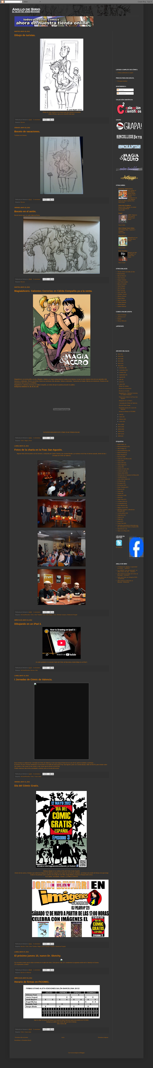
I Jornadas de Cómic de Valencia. (33, 679)
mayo (121, 384)
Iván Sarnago (121, 288)
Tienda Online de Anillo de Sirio (126, 271)
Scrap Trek (120, 523)
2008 (119, 431)
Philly (118, 519)
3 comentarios (36, 279)
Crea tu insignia (133, 558)
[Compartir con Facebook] (50, 120)
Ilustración (120, 495)
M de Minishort (121, 505)
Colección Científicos (124, 205)
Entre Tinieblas (38, 614)
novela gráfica (121, 513)
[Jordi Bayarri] (136, 556)
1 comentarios (36, 437)
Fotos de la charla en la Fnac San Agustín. (38, 449)
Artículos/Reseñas (25, 614)
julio (120, 379)
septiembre (122, 374)
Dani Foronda (121, 290)
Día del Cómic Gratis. (26, 785)
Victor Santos (121, 278)
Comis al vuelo (121, 471)
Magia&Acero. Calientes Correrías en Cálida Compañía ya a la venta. (53, 291)
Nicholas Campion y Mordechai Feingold (67, 614)
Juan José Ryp (121, 292)
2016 (119, 356)
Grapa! (120, 213)
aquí (73, 114)
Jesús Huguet (121, 286)
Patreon (119, 517)
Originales (120, 515)
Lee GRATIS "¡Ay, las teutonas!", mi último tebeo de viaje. (127, 571)
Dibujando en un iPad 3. (27, 624)
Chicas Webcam (121, 321)
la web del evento (54, 768)
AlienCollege (120, 448)
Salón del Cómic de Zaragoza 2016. (127, 577)
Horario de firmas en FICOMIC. (31, 982)
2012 (119, 365)
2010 (119, 426)
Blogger (82, 1052)
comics (119, 466)
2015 (119, 358)
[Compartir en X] (48, 120)
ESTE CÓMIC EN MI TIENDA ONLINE (68, 432)
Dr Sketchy (28, 972)
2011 (119, 424)
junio (120, 381)
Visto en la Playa (122, 530)
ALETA (94, 764)
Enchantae (120, 485)
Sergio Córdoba (121, 280)
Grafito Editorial (121, 302)
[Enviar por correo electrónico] (44, 120)
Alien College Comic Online (126, 228)
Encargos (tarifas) (122, 81)
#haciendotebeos (122, 446)
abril (120, 414)
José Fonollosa (121, 300)
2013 (119, 363)
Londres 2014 (121, 501)
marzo (121, 416)
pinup (119, 521)
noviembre (122, 370)
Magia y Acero (28, 440)
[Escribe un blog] (46, 120)
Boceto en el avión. (25, 211)
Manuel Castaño (122, 284)
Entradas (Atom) (26, 1040)
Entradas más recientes (21, 1037)
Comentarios (122, 93)
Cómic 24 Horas (121, 314)
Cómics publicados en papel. (125, 72)
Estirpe (119, 318)
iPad (47, 614)
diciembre (122, 367)
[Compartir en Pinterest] (53, 120)
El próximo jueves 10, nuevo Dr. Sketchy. (37, 955)
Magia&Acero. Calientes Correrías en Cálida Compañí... (128, 393)
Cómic (22, 440)
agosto (121, 377)
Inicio (63, 1037)
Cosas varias (38, 776)
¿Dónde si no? (121, 316)
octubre (121, 372)
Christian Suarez (122, 294)
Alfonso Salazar (121, 296)
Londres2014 (121, 503)
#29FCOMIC (120, 444)
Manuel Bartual (121, 275)
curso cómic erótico (122, 479)
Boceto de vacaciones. (27, 131)
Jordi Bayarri (133, 536)
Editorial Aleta (121, 273)
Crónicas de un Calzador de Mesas (127, 475)
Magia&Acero (122, 236)
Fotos (44, 614)
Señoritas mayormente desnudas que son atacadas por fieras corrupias (127, 526)
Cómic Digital (121, 464)
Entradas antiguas (103, 1037)
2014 (119, 361)
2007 (119, 433)
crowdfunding (121, 477)
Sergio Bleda (121, 298)
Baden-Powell (121, 452)
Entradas (121, 90)
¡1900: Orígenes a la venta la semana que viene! (132, 217)
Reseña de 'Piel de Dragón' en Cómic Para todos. (132, 255)
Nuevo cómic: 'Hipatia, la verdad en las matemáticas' (127, 207)
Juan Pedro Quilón (122, 282)
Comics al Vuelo (121, 469)
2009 (119, 429)
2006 (119, 436)
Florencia (120, 489)
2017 (119, 354)
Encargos (120, 483)
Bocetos (23, 122)
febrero (121, 419)
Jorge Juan (120, 499)
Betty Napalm (121, 454)
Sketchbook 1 (121, 528)
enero (121, 421)
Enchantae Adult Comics (125, 188)
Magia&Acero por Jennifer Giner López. (132, 239)
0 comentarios (36, 119)
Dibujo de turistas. (24, 35)
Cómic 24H (120, 462)
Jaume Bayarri (121, 304)
